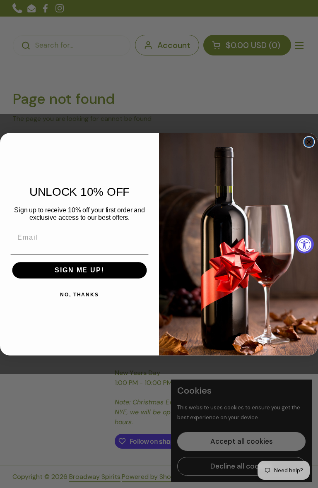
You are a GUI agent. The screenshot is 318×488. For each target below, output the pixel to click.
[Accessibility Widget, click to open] (304, 244)
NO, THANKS (79, 295)
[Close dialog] (309, 142)
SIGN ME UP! (79, 270)
